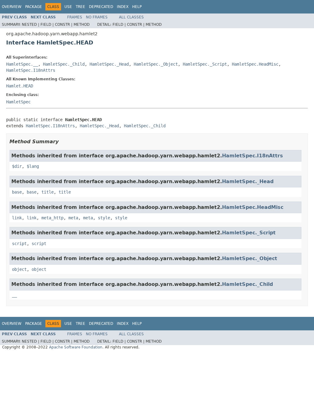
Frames (74, 17)
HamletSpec (18, 101)
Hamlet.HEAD (19, 85)
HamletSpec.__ (22, 64)
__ (14, 295)
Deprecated (101, 7)
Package (33, 7)
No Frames (97, 17)
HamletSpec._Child (64, 64)
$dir (17, 166)
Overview (11, 7)
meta (73, 217)
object (19, 269)
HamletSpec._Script (205, 64)
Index (122, 7)
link (17, 217)
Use (68, 7)
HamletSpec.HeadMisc (255, 64)
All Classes (131, 17)
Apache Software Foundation (75, 347)
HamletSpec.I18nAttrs (30, 70)
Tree (80, 7)
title (47, 192)
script (19, 243)
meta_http (52, 217)
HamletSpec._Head (109, 64)
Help (137, 7)
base (17, 192)
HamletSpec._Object (156, 64)
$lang (33, 166)
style (104, 217)
